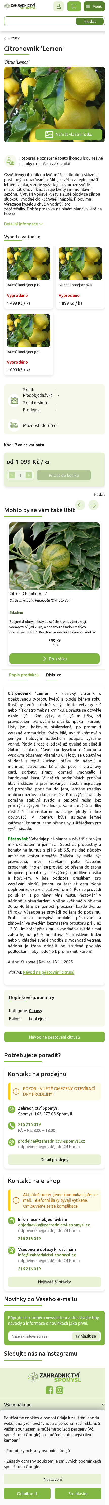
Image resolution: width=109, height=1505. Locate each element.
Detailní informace (21, 221)
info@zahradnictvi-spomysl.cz (47, 1257)
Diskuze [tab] (53, 666)
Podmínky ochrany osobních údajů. (38, 1450)
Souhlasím (78, 1493)
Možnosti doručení (40, 419)
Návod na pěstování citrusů (48, 975)
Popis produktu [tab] (24, 666)
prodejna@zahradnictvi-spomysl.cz (51, 1143)
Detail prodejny (53, 1162)
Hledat (86, 21)
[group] (53, 586)
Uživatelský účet (55, 6)
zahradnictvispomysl (58, 1392)
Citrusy (35, 1013)
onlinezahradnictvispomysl (47, 1392)
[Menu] (90, 6)
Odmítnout (27, 1493)
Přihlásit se (82, 1339)
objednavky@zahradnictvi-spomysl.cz (54, 1227)
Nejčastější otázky (52, 1284)
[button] (52, 633)
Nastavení (53, 1479)
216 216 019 (29, 1127)
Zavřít (15, 489)
